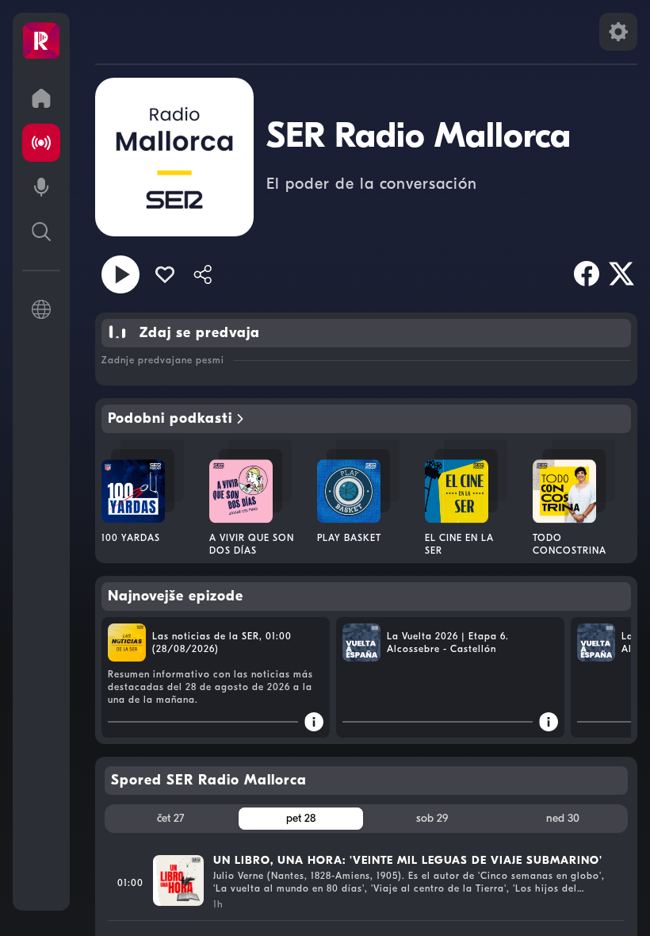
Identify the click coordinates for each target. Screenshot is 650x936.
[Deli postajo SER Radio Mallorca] (203, 274)
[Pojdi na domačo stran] (41, 98)
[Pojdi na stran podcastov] (41, 187)
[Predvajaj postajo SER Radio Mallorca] (120, 274)
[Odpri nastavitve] (618, 32)
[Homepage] (41, 41)
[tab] (170, 818)
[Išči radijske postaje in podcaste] (41, 232)
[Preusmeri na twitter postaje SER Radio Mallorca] (621, 274)
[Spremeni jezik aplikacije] (41, 309)
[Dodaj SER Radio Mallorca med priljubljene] (165, 274)
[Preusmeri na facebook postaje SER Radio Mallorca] (586, 274)
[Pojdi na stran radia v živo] (41, 143)
